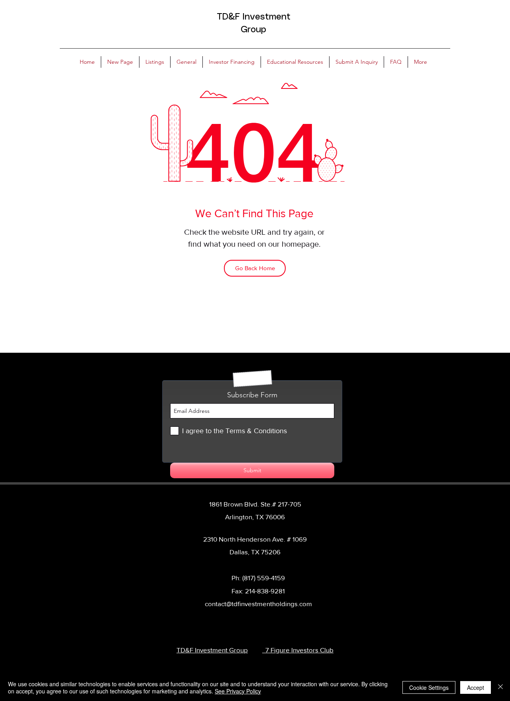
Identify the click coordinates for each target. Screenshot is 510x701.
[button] (154, 62)
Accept (475, 687)
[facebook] (242, 619)
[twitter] (254, 619)
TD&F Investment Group (212, 650)
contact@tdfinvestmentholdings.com (258, 603)
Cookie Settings (429, 687)
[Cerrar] (500, 687)
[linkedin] (266, 619)
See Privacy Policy (238, 691)
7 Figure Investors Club (297, 650)
